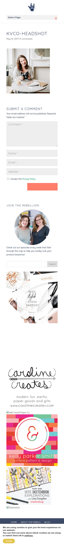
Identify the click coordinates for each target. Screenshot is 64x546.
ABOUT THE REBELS (30, 522)
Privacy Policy (28, 179)
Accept (9, 541)
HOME (14, 522)
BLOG (47, 522)
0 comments (26, 39)
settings (28, 535)
